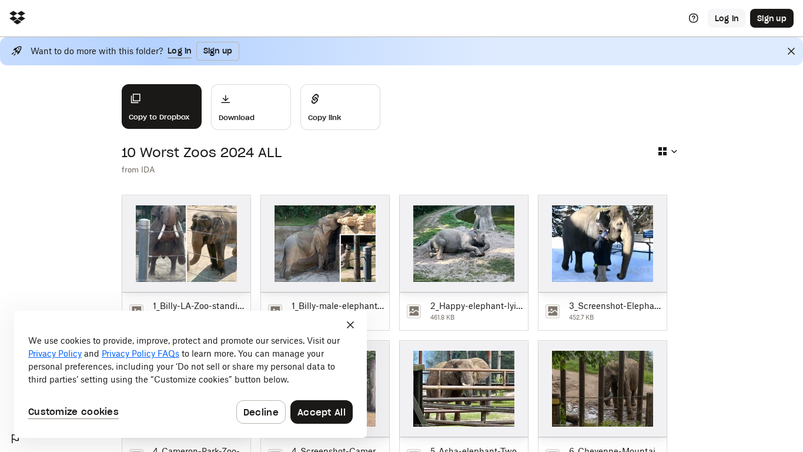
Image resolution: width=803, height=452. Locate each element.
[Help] (693, 18)
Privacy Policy (55, 353)
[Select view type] (667, 151)
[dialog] (190, 374)
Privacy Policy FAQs (140, 353)
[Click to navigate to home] (17, 18)
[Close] (791, 51)
